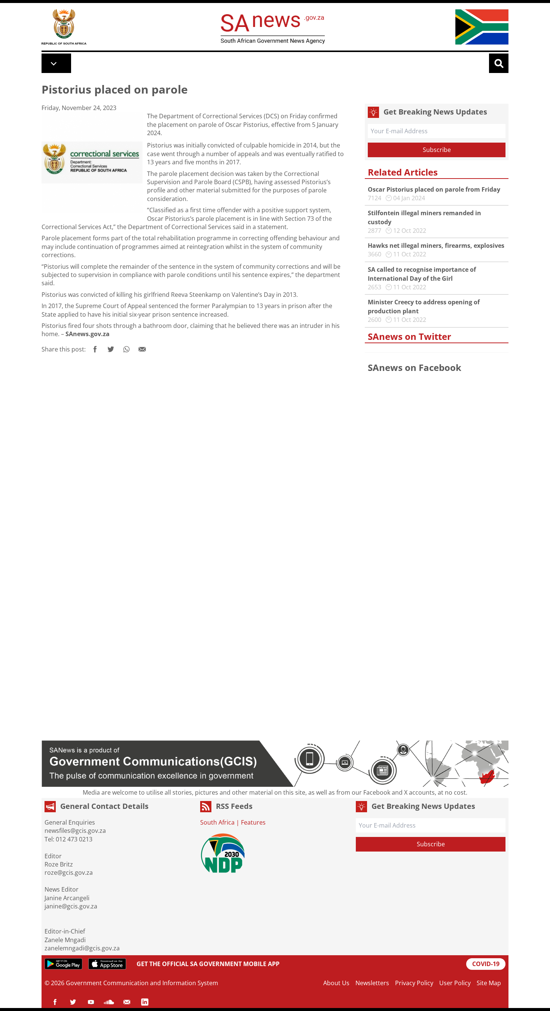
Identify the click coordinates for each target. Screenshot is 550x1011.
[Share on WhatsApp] (126, 349)
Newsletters (372, 983)
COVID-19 (485, 964)
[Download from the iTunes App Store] (107, 963)
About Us (336, 983)
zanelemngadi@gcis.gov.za (82, 948)
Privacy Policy (414, 983)
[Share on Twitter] (111, 349)
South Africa (217, 822)
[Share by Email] (142, 349)
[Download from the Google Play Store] (63, 963)
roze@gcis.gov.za (69, 872)
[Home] (64, 27)
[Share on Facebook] (95, 349)
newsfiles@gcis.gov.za (75, 830)
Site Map (489, 983)
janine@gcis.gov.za (71, 906)
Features (253, 822)
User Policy (455, 983)
